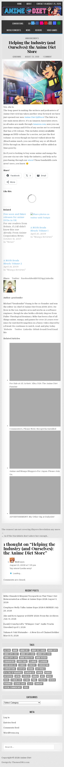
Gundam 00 (29, 672)
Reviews (38, 30)
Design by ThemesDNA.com (15, 762)
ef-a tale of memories (13, 672)
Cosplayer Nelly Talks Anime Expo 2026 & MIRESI (28, 607)
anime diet (24, 650)
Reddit (34, 278)
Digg (42, 278)
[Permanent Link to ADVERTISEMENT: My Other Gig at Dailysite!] (34, 513)
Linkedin (49, 278)
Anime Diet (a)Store (34, 117)
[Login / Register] (59, 23)
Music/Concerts (14, 30)
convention (43, 665)
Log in (6, 717)
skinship (39, 683)
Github (35, 329)
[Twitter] (33, 23)
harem (39, 672)
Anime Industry (26, 657)
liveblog (26, 676)
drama (30, 668)
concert (32, 665)
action (7, 650)
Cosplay (21, 668)
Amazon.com (39, 124)
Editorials (40, 668)
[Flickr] (41, 23)
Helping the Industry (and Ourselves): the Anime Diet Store (32, 47)
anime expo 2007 (11, 654)
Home (19, 3)
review (52, 679)
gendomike (17, 56)
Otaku (26, 679)
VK (38, 278)
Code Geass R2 (10, 665)
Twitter (15, 278)
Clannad (33, 661)
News (28, 30)
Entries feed (9, 722)
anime (15, 650)
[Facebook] (37, 23)
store (30, 160)
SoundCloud (45, 329)
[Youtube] (46, 23)
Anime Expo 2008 (27, 654)
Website (7, 329)
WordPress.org (11, 733)
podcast (43, 679)
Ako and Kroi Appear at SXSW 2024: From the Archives (30, 616)
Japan (17, 676)
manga (35, 676)
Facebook (26, 278)
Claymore (43, 661)
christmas (22, 661)
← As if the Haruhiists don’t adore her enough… (25, 536)
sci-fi (30, 683)
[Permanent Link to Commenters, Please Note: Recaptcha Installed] (34, 426)
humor (48, 672)
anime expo (52, 650)
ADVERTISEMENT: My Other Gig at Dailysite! (31, 517)
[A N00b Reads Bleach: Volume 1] (42, 219)
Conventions (17, 23)
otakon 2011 (16, 679)
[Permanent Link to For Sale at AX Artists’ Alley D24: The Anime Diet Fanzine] (34, 380)
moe (42, 676)
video (26, 687)
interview (8, 676)
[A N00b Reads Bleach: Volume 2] (15, 252)
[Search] (50, 23)
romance (8, 683)
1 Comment (47, 56)
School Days (19, 683)
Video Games (52, 30)
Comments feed (11, 728)
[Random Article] (54, 23)
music (49, 676)
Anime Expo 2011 (10, 657)
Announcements (32, 38)
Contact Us (41, 3)
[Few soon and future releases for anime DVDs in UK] (16, 228)
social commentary (12, 687)
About (29, 3)
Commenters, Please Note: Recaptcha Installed (32, 429)
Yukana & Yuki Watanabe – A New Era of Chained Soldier (31, 632)
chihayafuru (9, 661)
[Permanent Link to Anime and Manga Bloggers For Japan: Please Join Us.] (34, 468)
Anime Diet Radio (38, 650)
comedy (22, 665)
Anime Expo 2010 (44, 654)
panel (34, 679)
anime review (41, 657)
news (6, 679)
